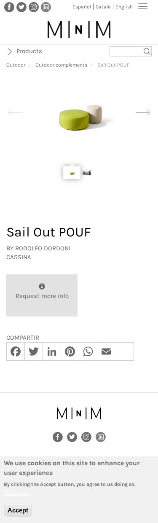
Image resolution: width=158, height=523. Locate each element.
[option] (79, 111)
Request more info (42, 296)
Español (81, 7)
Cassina (18, 257)
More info (17, 492)
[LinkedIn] (46, 7)
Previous (15, 111)
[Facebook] (9, 7)
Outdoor (15, 65)
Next (143, 111)
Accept (18, 510)
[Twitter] (21, 7)
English (124, 7)
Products (29, 51)
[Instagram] (34, 7)
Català (103, 7)
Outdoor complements (61, 65)
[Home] (79, 29)
